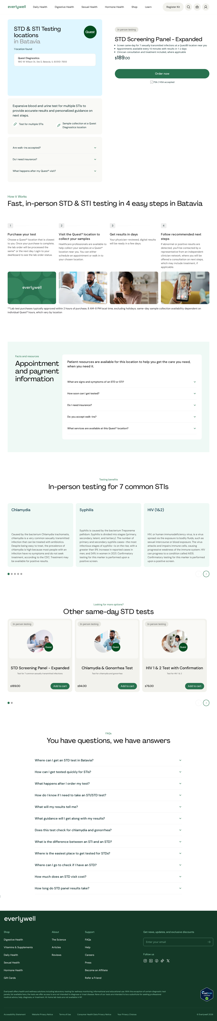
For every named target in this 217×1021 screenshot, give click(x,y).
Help (87, 947)
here (24, 994)
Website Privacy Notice (42, 1014)
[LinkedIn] (151, 961)
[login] (205, 6)
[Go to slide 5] (21, 574)
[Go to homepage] (17, 7)
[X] (168, 961)
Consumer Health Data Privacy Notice (94, 1014)
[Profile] (205, 7)
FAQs (88, 939)
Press (88, 962)
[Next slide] (206, 574)
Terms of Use (65, 1014)
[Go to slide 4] (18, 574)
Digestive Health (13, 939)
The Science (59, 939)
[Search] (188, 7)
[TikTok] (162, 961)
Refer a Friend (93, 978)
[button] (209, 942)
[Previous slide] (198, 574)
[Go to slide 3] (15, 574)
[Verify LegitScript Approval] (206, 994)
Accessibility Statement (15, 1014)
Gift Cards (10, 978)
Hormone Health (13, 970)
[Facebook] (157, 961)
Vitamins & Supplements (18, 947)
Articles (56, 947)
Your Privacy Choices (127, 1014)
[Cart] (197, 7)
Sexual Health (12, 962)
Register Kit (173, 7)
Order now (162, 74)
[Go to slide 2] (12, 574)
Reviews (56, 955)
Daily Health (11, 955)
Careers (89, 955)
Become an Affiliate (96, 970)
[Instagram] (145, 961)
